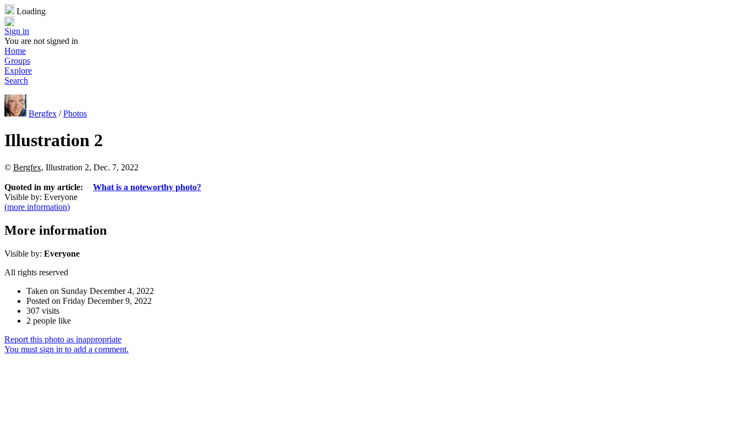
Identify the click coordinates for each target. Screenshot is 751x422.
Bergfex (43, 113)
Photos (75, 113)
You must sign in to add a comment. (66, 349)
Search (16, 80)
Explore (18, 70)
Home (15, 50)
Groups (17, 60)
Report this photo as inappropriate (63, 339)
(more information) (37, 207)
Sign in (16, 31)
